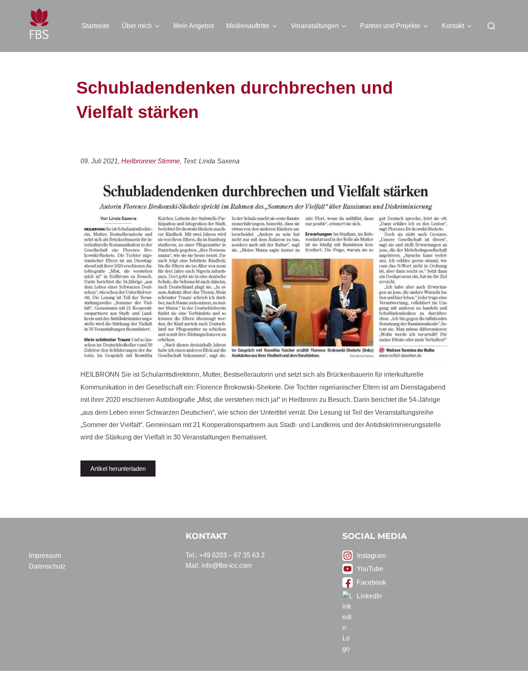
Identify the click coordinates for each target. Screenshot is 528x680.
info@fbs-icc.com (226, 565)
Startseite (95, 25)
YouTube (370, 568)
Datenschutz (47, 566)
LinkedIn (369, 596)
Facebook (371, 582)
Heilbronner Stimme (150, 161)
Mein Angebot (193, 25)
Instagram (371, 555)
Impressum (45, 555)
